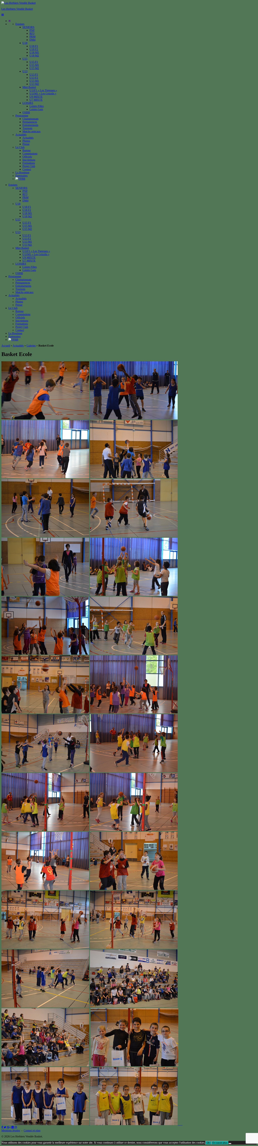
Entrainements (30, 125)
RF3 (31, 33)
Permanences (29, 121)
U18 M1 (34, 52)
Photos (26, 140)
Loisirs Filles (36, 106)
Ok (208, 1142)
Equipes (19, 23)
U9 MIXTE (36, 96)
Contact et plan (32, 1130)
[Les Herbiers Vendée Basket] (18, 2)
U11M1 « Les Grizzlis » (42, 93)
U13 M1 (34, 80)
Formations (28, 163)
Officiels (27, 156)
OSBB (26, 112)
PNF (32, 30)
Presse (25, 144)
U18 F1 (33, 46)
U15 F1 (33, 61)
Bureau (26, 150)
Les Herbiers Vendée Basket (17, 8)
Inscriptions (28, 159)
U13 (24, 71)
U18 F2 (33, 49)
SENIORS (28, 27)
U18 (24, 42)
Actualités (21, 134)
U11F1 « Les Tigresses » (43, 90)
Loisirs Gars (36, 109)
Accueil (5, 345)
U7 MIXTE (36, 99)
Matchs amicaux (31, 131)
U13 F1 (33, 74)
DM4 (32, 39)
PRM (32, 36)
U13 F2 (33, 77)
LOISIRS (27, 102)
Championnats (30, 118)
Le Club (20, 147)
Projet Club (28, 166)
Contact (26, 169)
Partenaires (21, 175)
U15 (24, 58)
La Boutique (22, 172)
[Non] (230, 1143)
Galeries (31, 345)
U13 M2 (34, 84)
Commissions (29, 153)
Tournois (27, 128)
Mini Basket (29, 87)
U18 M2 (34, 55)
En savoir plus (220, 1142)
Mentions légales (10, 1130)
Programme (21, 115)
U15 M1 (34, 65)
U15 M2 (34, 68)
